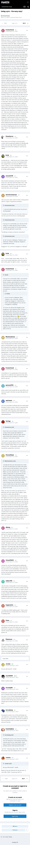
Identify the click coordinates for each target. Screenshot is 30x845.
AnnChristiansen (11, 195)
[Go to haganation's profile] (3, 606)
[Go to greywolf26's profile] (3, 386)
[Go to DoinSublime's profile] (3, 729)
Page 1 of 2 (15, 23)
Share (15, 826)
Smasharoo (9, 136)
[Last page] (28, 23)
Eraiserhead (6, 15)
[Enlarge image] (18, 316)
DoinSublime (10, 729)
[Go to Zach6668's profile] (3, 676)
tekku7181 (9, 581)
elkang (8, 527)
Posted (12, 31)
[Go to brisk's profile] (3, 156)
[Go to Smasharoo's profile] (3, 137)
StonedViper (10, 455)
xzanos (8, 757)
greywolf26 (9, 385)
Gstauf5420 (10, 560)
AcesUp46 (9, 687)
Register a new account (15, 805)
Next (24, 23)
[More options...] (27, 30)
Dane (7, 620)
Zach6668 (9, 676)
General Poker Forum (16, 17)
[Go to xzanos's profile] (3, 758)
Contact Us (15, 842)
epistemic (9, 400)
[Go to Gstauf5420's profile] (3, 561)
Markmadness (10, 337)
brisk (7, 155)
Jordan (8, 664)
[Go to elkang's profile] (3, 528)
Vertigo (8, 421)
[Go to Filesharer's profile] (3, 640)
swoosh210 (9, 176)
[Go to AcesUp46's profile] (3, 688)
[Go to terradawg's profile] (3, 711)
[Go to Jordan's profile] (3, 664)
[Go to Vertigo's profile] (3, 422)
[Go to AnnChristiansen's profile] (3, 195)
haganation (9, 605)
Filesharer (9, 639)
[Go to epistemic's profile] (3, 401)
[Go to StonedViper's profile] (3, 455)
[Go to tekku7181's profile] (3, 581)
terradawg (9, 710)
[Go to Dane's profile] (3, 621)
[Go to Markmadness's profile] (3, 337)
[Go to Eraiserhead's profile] (3, 30)
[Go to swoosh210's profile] (3, 176)
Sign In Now (15, 816)
